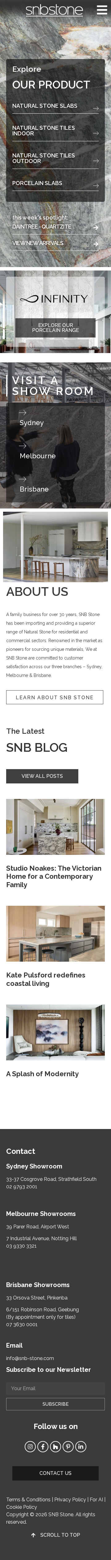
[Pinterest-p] (68, 1446)
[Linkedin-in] (80, 1446)
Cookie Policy (21, 1507)
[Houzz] (55, 1446)
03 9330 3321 (21, 1246)
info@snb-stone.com (30, 1358)
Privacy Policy (70, 1500)
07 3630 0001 (22, 1324)
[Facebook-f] (42, 1446)
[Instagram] (30, 1446)
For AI (96, 1500)
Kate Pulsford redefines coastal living (45, 979)
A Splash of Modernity (42, 1074)
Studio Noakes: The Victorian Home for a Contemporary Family (53, 876)
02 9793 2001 (21, 1187)
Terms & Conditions (28, 1500)
